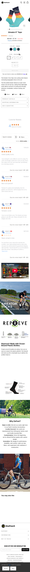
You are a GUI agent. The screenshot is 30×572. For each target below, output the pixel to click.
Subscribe (25, 549)
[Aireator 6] (2, 517)
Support (4, 531)
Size (14, 54)
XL (20, 57)
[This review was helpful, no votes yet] (24, 170)
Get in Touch (6, 538)
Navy (11, 49)
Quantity (15, 62)
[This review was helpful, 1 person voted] (24, 257)
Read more (4, 251)
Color (15, 46)
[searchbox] (8, 137)
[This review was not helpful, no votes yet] (26, 170)
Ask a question (8, 105)
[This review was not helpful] (26, 257)
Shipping (10, 40)
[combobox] (22, 141)
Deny (13, 568)
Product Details (8, 98)
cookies (9, 564)
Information (6, 534)
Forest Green (18, 49)
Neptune (14, 49)
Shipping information (10, 102)
